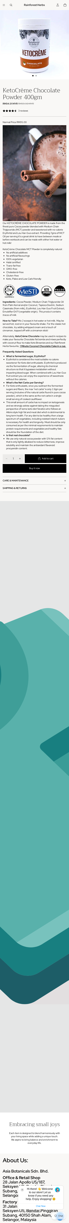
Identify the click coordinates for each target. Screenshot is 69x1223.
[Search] (11, 5)
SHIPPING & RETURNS (15, 488)
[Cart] (65, 5)
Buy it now (34, 468)
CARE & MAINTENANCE (16, 480)
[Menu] (4, 5)
